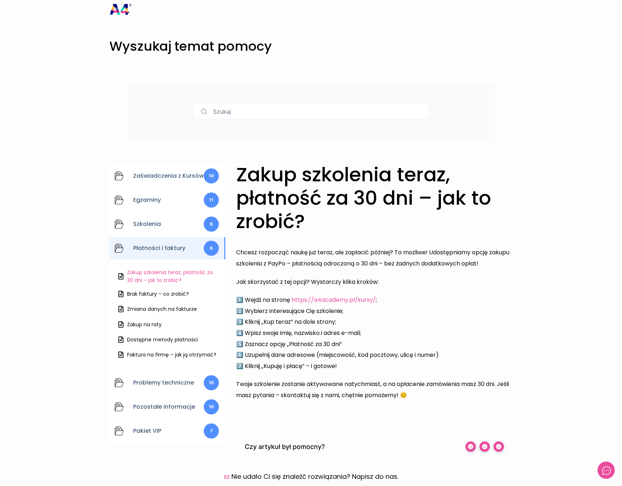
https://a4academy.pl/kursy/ (334, 300)
